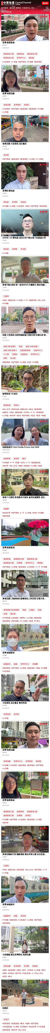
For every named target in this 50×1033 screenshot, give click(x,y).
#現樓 (43, 416)
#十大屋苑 (39, 159)
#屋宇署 (18, 973)
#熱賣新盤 (15, 1023)
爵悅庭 (6, 202)
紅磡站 (31, 610)
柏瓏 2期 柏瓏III (10, 346)
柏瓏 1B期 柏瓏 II (10, 350)
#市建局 (30, 970)
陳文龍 (13, 614)
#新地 (27, 206)
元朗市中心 (38, 350)
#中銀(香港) (26, 973)
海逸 (24, 610)
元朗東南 (24, 354)
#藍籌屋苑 (38, 62)
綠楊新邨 (7, 664)
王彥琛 (6, 296)
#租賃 (31, 409)
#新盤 (40, 466)
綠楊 (15, 664)
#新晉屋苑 (6, 1023)
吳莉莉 (16, 459)
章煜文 (16, 405)
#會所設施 (15, 409)
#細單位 (5, 412)
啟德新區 (7, 459)
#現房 (11, 412)
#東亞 (43, 970)
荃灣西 (14, 202)
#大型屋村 (6, 62)
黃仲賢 (6, 155)
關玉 (24, 459)
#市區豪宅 (24, 1027)
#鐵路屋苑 (15, 159)
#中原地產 (41, 1027)
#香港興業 (40, 412)
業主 (33, 8)
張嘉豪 (6, 509)
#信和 (29, 362)
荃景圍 (19, 563)
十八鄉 (6, 354)
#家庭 (19, 970)
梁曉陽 (39, 563)
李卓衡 (23, 249)
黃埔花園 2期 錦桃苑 (11, 610)
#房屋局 (11, 973)
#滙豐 (4, 970)
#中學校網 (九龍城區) (10, 618)
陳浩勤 (31, 58)
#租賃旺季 (6, 513)
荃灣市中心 (21, 58)
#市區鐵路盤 (7, 1027)
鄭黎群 (35, 966)
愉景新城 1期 (9, 58)
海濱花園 (7, 105)
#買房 (38, 416)
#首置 (33, 416)
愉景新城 (20, 54)
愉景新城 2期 (32, 54)
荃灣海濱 (17, 105)
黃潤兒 (26, 105)
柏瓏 (20, 346)
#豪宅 (22, 1023)
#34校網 (5, 463)
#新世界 (12, 416)
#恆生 (10, 976)
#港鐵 (38, 668)
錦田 (5, 358)
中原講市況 (26, 8)
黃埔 (39, 610)
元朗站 (14, 354)
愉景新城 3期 (9, 54)
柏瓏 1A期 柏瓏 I (32, 346)
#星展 (4, 973)
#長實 (4, 300)
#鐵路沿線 (12, 300)
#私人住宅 (41, 300)
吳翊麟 (35, 664)
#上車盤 (14, 62)
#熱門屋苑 (22, 62)
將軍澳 (18, 8)
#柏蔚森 (27, 466)
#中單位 (27, 412)
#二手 (26, 300)
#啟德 (20, 466)
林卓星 (13, 358)
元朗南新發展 (25, 350)
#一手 (12, 463)
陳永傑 (12, 8)
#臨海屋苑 (24, 109)
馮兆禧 (23, 202)
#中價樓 (30, 62)
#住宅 (22, 463)
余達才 (6, 1019)
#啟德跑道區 (36, 463)
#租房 (19, 416)
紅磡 (5, 614)
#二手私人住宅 (37, 973)
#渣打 (24, 970)
